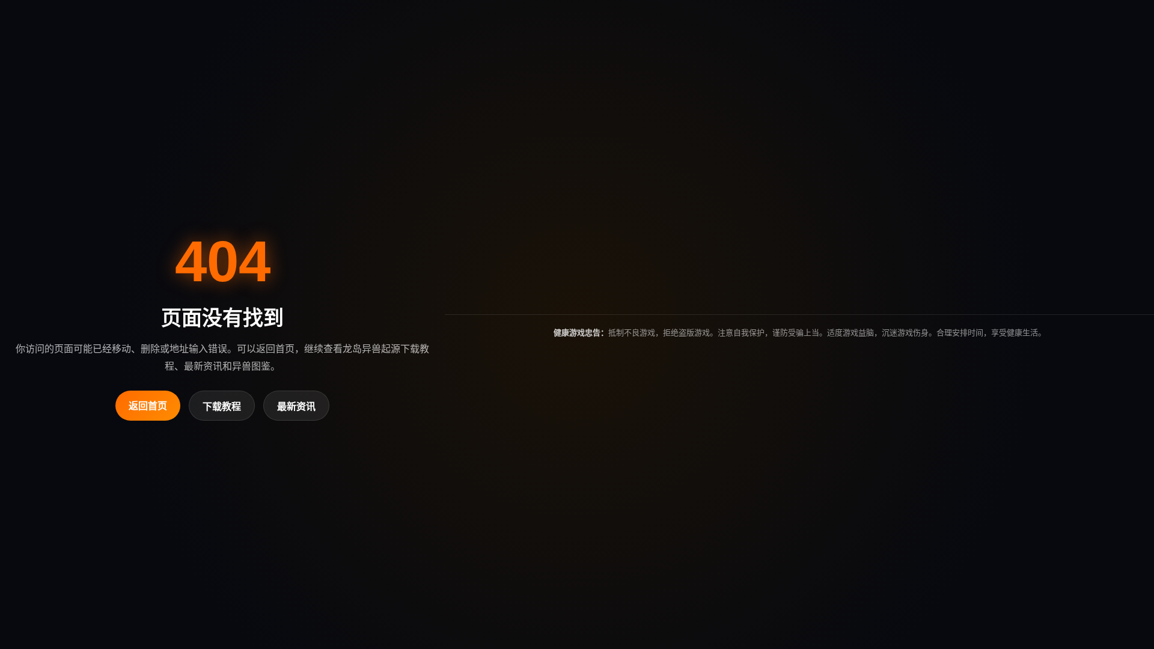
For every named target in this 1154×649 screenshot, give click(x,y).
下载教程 (222, 406)
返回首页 (148, 406)
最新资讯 (296, 406)
